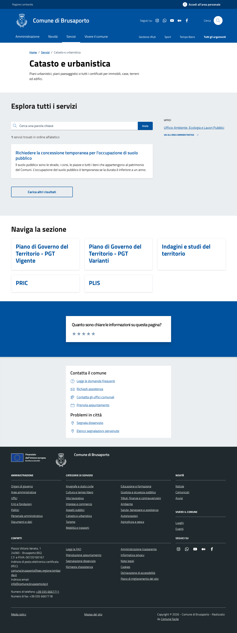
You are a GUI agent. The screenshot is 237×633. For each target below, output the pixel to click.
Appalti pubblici (75, 510)
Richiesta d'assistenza (79, 567)
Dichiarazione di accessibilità (138, 573)
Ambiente (127, 504)
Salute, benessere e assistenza (139, 510)
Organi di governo (22, 486)
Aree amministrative (23, 492)
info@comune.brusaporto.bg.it (29, 584)
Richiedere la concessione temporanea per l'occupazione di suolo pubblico (77, 155)
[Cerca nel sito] (218, 20)
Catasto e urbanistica (79, 516)
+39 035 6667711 (47, 591)
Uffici (14, 498)
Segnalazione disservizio (81, 561)
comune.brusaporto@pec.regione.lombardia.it (36, 572)
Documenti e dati (21, 522)
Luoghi (180, 523)
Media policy (18, 614)
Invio (145, 126)
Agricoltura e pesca (132, 522)
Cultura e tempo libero (79, 492)
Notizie (180, 486)
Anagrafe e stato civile (80, 486)
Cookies (125, 567)
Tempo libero (187, 37)
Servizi (45, 52)
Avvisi (179, 498)
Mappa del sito (93, 614)
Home (33, 52)
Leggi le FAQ (73, 549)
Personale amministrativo (27, 516)
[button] (201, 4)
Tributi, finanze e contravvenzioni (141, 498)
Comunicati (182, 492)
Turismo (70, 522)
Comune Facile (170, 619)
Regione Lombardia (22, 4)
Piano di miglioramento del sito (139, 578)
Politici (15, 510)
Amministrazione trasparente (139, 549)
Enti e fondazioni (21, 504)
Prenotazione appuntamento (83, 555)
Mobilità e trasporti (77, 527)
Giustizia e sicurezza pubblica (138, 492)
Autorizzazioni (129, 516)
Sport (168, 37)
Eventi (179, 529)
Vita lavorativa (75, 498)
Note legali (127, 561)
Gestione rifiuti (147, 37)
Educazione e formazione (136, 486)
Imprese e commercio (79, 504)
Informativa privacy (132, 555)
